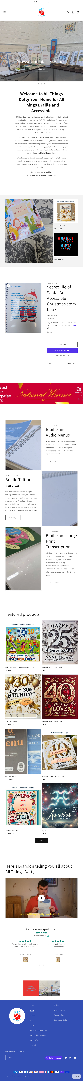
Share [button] (51, 363)
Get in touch (53, 461)
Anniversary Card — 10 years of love (53, 776)
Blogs (32, 1020)
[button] (4, 12)
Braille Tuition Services (37, 1035)
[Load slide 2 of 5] (38, 84)
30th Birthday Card (11, 722)
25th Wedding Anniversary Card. (52, 667)
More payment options (62, 355)
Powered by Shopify (24, 1076)
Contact (32, 1025)
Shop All (41, 69)
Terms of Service (59, 1010)
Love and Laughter (60, 226)
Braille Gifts (59, 259)
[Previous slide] (29, 84)
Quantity (49, 332)
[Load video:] (41, 898)
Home (32, 1011)
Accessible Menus (10, 776)
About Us (33, 1016)
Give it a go (13, 518)
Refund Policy (59, 1015)
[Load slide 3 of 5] (41, 84)
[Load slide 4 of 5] (44, 84)
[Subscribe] (41, 1057)
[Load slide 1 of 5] (35, 84)
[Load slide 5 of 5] (48, 84)
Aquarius (45, 831)
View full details (69, 363)
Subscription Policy (61, 1020)
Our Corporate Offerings (38, 1030)
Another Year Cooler (11, 831)
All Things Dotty (14, 1076)
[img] (41, 932)
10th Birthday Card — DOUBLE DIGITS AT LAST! (20, 667)
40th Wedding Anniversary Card (52, 722)
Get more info (54, 582)
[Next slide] (53, 84)
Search (32, 1006)
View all (41, 840)
